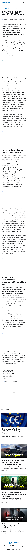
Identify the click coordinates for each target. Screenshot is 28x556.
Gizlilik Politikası (13, 546)
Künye (5, 546)
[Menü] (26, 2)
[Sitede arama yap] (23, 2)
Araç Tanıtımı (5, 8)
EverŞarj (9, 549)
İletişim (22, 546)
